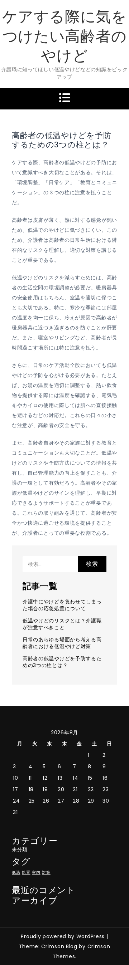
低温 (16, 872)
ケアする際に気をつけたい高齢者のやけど (64, 36)
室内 (36, 872)
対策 (46, 872)
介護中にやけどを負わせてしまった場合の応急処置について (62, 605)
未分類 (20, 849)
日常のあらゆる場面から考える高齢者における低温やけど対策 (62, 643)
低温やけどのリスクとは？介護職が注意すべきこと (62, 624)
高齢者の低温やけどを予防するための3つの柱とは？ (62, 662)
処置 (26, 872)
